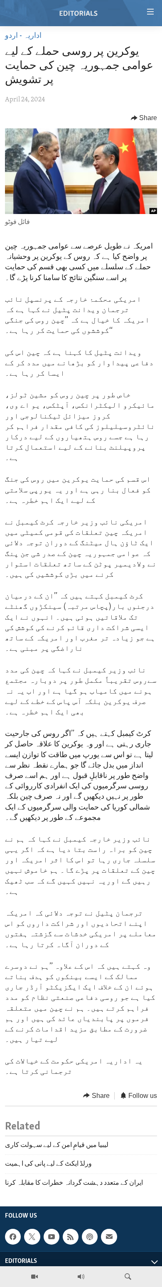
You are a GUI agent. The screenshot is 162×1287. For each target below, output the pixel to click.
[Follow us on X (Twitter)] (32, 1237)
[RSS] (71, 1237)
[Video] (34, 1276)
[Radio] (81, 1276)
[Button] (144, 118)
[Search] (127, 1276)
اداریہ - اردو (23, 36)
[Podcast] (90, 1237)
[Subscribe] (109, 1237)
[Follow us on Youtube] (51, 1237)
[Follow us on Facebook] (13, 1237)
